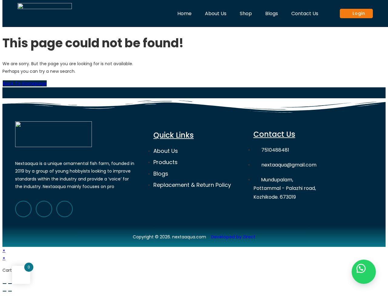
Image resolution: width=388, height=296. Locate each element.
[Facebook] (23, 209)
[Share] (10, 283)
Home (184, 13)
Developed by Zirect (233, 237)
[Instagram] (64, 209)
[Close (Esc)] (4, 283)
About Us (215, 13)
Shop (246, 13)
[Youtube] (44, 209)
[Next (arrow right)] (10, 291)
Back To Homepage (25, 83)
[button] (364, 272)
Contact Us (304, 13)
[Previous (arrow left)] (4, 291)
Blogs (271, 13)
